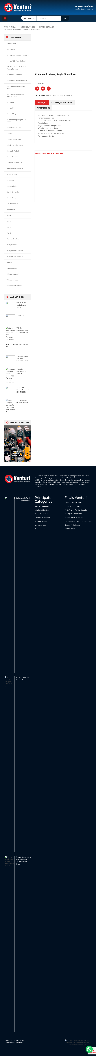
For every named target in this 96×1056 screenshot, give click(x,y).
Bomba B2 (10, 102)
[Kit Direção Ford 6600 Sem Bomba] (10, 406)
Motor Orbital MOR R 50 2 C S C (23, 678)
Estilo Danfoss (12, 174)
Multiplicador (12, 245)
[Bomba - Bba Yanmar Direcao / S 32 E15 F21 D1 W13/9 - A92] (10, 391)
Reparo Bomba (12, 268)
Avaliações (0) (43, 108)
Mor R (9, 227)
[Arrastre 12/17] (10, 319)
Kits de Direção (12, 198)
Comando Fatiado (13, 151)
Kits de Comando (46, 27)
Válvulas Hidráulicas (14, 286)
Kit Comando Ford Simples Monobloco (23, 499)
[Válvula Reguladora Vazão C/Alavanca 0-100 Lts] (10, 333)
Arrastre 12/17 (21, 315)
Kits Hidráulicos (27, 27)
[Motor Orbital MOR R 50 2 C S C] (10, 764)
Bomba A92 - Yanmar (14, 75)
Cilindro (9, 133)
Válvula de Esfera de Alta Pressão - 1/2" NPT (22, 305)
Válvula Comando (13, 274)
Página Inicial (10, 27)
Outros (9, 262)
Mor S (9, 233)
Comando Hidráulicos (14, 157)
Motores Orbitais (13, 239)
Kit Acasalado (12, 186)
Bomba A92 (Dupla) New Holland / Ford (15, 95)
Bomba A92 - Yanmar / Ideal (17, 80)
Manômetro (11, 210)
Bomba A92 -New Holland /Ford (16, 87)
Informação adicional (61, 102)
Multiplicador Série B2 (15, 251)
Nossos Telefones (84, 6)
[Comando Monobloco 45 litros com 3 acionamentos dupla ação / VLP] (10, 376)
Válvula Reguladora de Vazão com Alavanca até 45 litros (23, 860)
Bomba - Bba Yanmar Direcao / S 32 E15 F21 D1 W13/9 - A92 (23, 390)
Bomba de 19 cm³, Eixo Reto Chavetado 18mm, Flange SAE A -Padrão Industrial (22, 359)
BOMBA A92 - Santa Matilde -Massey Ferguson (17, 68)
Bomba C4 (10, 108)
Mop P (9, 215)
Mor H (9, 221)
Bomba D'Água (12, 114)
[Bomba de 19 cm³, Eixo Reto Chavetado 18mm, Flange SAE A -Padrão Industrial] (10, 360)
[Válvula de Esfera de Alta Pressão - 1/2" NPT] (10, 306)
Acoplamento (11, 43)
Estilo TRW (10, 180)
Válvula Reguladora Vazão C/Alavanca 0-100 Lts (22, 330)
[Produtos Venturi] (17, 444)
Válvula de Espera (13, 280)
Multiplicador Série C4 (15, 256)
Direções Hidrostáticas (15, 168)
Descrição (41, 102)
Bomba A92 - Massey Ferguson (17, 55)
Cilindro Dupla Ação (14, 139)
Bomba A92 (11, 49)
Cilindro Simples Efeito (15, 145)
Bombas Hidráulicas (14, 127)
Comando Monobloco (14, 163)
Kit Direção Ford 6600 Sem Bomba (22, 401)
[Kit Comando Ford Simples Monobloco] (10, 585)
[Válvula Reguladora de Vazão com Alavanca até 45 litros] (10, 944)
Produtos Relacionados (49, 153)
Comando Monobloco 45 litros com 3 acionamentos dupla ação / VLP (22, 371)
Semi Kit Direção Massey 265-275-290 (17, 346)
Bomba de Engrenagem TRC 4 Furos (17, 121)
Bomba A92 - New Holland (16, 61)
